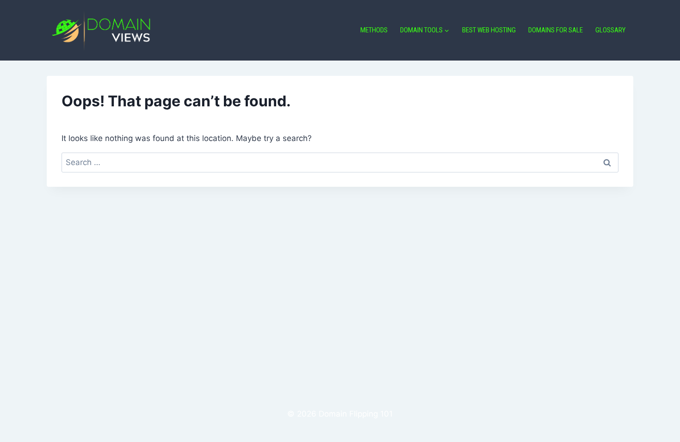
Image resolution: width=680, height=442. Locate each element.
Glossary (610, 30)
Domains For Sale (555, 30)
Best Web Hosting (489, 30)
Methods (374, 30)
